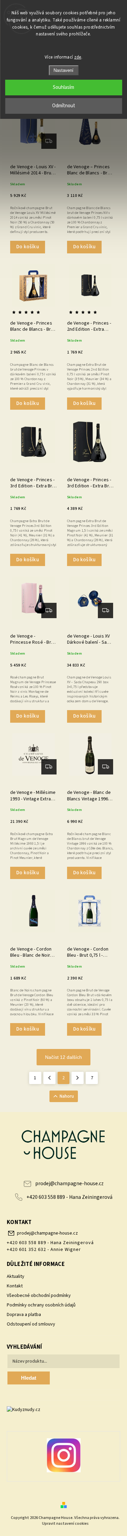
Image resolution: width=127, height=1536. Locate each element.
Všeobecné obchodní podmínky (39, 1295)
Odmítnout (63, 105)
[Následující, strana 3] (77, 1078)
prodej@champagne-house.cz (69, 1183)
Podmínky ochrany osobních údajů (41, 1305)
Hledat (28, 1378)
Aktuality (15, 1276)
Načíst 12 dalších (63, 1057)
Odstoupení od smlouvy (31, 1324)
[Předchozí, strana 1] (49, 1078)
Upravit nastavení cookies (65, 1523)
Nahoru (67, 1096)
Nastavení (63, 70)
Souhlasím (63, 87)
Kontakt (15, 1286)
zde (77, 57)
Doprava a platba (24, 1314)
